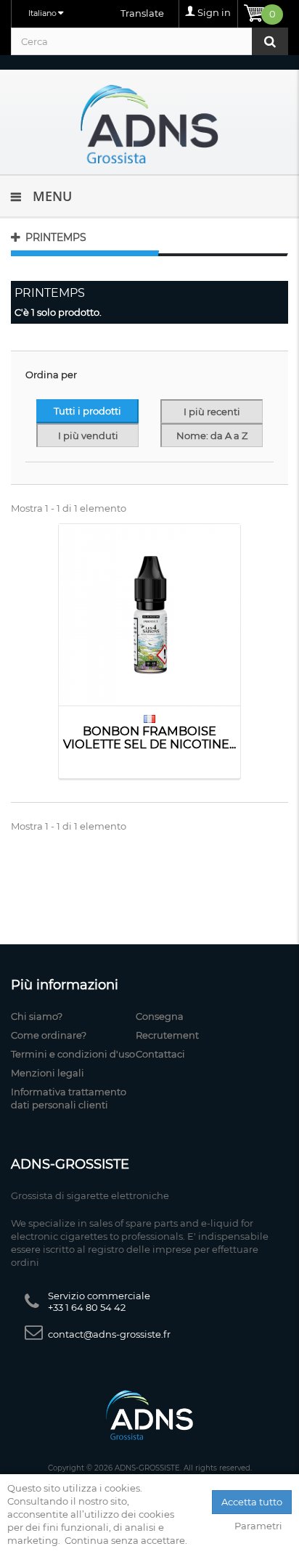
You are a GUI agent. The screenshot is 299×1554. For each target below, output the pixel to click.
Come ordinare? (48, 1035)
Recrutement (167, 1035)
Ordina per (51, 374)
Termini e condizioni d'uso (73, 1054)
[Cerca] (270, 41)
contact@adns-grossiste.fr (109, 1334)
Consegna (160, 1016)
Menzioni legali (47, 1073)
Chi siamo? (36, 1016)
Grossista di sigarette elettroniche (90, 1195)
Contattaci (160, 1054)
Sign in (214, 12)
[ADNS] (149, 123)
